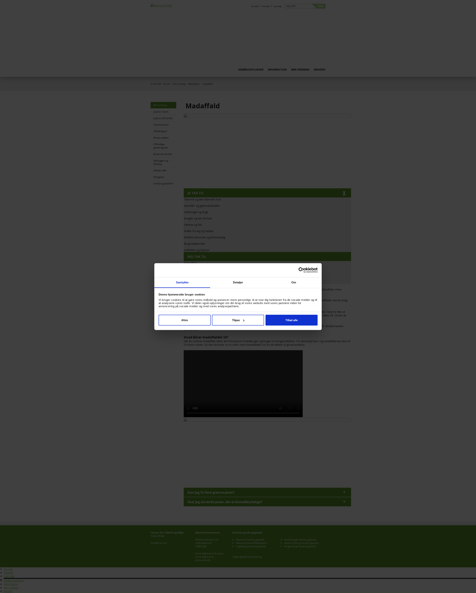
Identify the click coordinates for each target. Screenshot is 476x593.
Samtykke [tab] (182, 282)
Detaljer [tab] (238, 282)
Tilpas (236, 320)
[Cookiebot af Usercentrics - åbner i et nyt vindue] (301, 270)
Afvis (184, 320)
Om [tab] (293, 282)
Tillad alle (291, 320)
